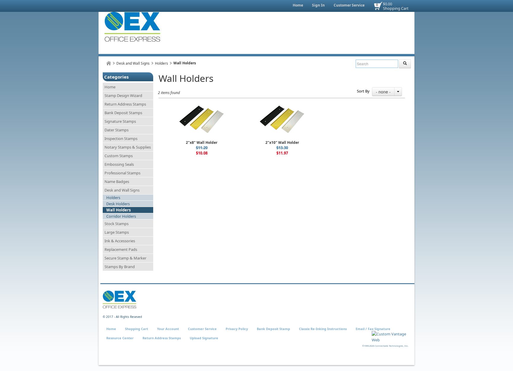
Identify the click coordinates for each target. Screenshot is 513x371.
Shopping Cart (395, 8)
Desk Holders (118, 203)
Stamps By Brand (119, 266)
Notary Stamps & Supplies (127, 147)
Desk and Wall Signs (133, 63)
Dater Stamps (116, 130)
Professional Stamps (122, 173)
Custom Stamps (118, 155)
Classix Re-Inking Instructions (323, 329)
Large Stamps (116, 232)
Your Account (168, 329)
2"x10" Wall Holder (282, 142)
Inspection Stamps (120, 138)
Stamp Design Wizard (123, 95)
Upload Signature (204, 338)
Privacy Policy (237, 329)
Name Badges (116, 181)
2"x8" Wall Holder (201, 142)
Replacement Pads (120, 249)
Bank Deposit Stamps (123, 112)
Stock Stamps (116, 223)
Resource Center (120, 338)
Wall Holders (118, 210)
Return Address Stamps (125, 104)
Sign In (318, 5)
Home (298, 5)
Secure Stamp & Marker (125, 258)
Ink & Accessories (119, 240)
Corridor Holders (121, 216)
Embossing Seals (119, 164)
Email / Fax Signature (373, 329)
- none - (383, 92)
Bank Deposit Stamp (273, 329)
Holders (161, 63)
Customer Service (349, 5)
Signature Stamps (120, 121)
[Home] (108, 63)
